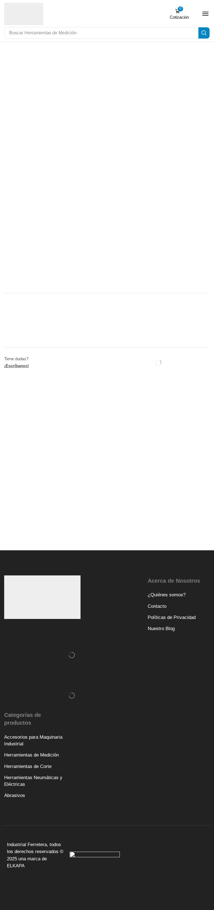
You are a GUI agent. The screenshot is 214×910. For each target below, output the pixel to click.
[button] (179, 14)
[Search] (204, 33)
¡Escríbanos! (16, 365)
